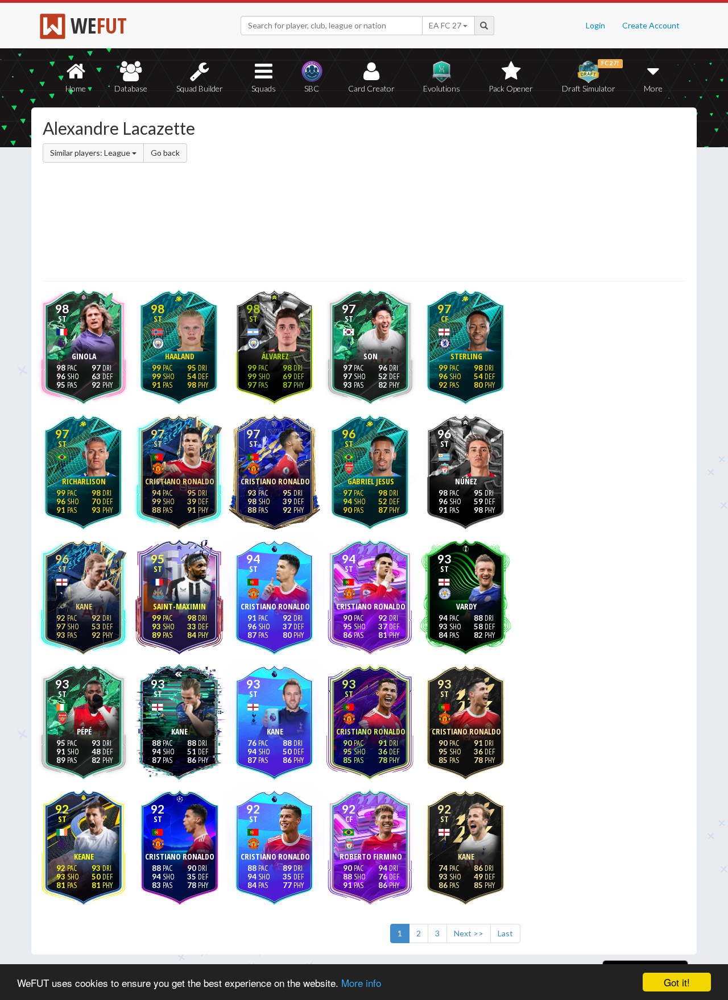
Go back (165, 152)
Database (130, 88)
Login (595, 25)
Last (505, 933)
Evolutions (441, 88)
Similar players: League (91, 152)
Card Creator (371, 88)
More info (361, 983)
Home (75, 88)
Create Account (651, 25)
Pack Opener (511, 88)
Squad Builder (199, 88)
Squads (263, 88)
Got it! (677, 982)
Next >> (468, 933)
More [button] (653, 88)
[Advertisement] (474, 196)
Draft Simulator (590, 76)
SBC (311, 88)
